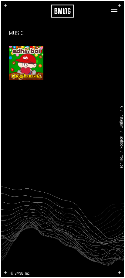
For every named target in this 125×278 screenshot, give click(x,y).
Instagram (122, 121)
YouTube (122, 161)
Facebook (122, 142)
